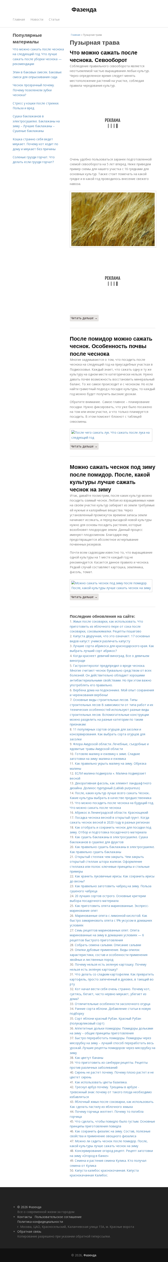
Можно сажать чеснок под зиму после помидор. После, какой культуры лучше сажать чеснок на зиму (112, 478)
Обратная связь (29, 1231)
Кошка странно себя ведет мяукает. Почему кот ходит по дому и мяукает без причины (35, 144)
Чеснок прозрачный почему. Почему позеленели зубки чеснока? (33, 90)
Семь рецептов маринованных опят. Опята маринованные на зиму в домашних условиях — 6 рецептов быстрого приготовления (107, 935)
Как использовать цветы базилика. (101, 1082)
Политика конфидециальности (40, 1222)
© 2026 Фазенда (29, 1207)
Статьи (54, 19)
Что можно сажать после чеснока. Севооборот (103, 56)
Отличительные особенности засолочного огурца (112, 1004)
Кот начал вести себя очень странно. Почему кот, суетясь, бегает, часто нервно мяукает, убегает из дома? (110, 994)
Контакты (24, 1217)
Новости (36, 19)
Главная (19, 19)
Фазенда (84, 9)
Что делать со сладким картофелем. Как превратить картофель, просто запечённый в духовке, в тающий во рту (112, 979)
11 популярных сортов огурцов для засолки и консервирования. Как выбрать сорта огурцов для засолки (107, 734)
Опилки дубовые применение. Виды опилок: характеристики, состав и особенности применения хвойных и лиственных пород (108, 955)
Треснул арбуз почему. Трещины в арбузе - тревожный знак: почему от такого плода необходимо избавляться (111, 1092)
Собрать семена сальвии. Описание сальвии (108, 945)
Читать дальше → (84, 318)
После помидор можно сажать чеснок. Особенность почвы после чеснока (111, 345)
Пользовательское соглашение (58, 1217)
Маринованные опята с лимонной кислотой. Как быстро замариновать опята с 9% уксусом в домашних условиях (111, 920)
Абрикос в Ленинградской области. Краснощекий (111, 812)
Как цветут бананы (89, 1058)
